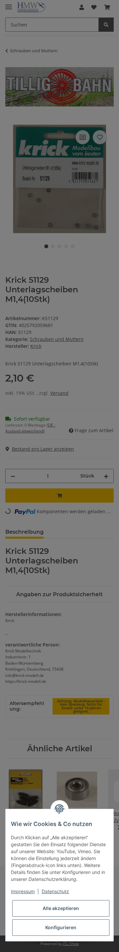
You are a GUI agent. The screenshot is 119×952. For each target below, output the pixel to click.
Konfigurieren (60, 927)
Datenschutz (55, 891)
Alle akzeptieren (61, 908)
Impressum (23, 891)
